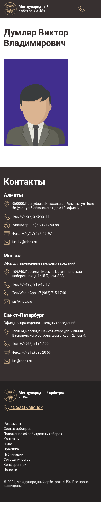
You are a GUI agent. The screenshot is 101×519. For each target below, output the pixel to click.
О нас (8, 444)
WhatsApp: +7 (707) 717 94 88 (35, 225)
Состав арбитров (17, 429)
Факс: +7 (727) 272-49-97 (32, 234)
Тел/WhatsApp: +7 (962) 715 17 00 (39, 293)
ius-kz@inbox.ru (24, 242)
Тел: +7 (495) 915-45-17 (31, 284)
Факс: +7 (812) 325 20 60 (31, 352)
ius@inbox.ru (22, 301)
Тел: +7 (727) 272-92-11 (31, 216)
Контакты (11, 439)
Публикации (13, 454)
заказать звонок (26, 408)
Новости (10, 470)
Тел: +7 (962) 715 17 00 (30, 344)
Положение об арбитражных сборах (33, 434)
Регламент (12, 423)
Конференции (15, 465)
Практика (11, 449)
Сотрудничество (17, 459)
